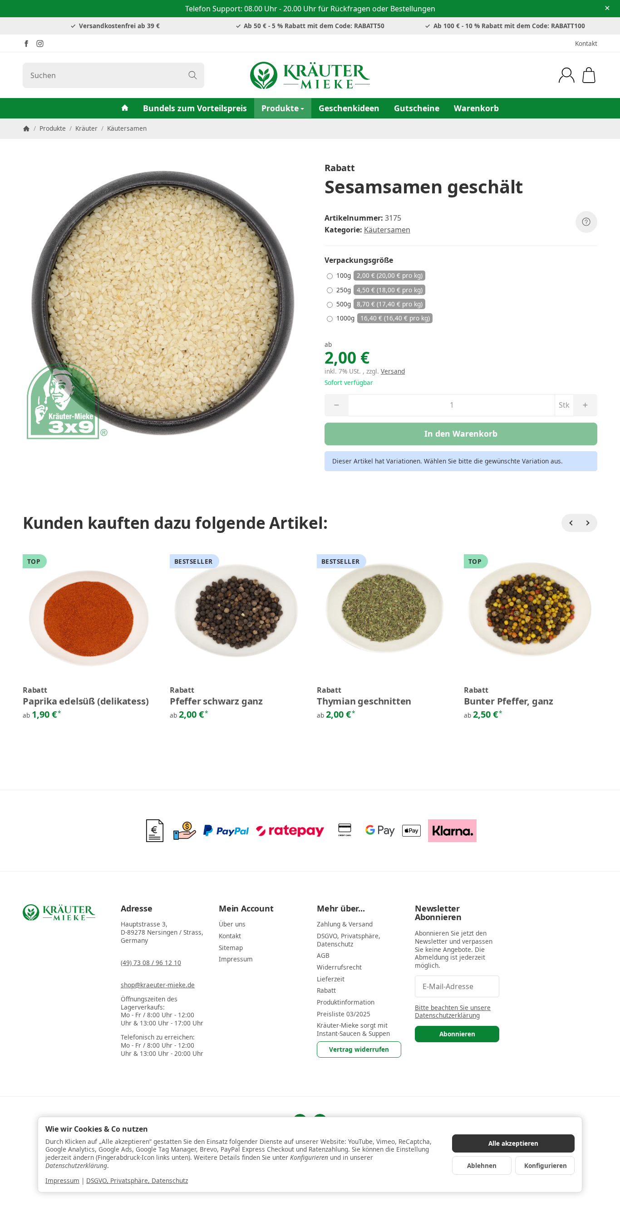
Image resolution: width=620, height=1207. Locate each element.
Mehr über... (341, 908)
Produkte (280, 108)
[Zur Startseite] (310, 75)
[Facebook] (26, 43)
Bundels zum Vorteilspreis (195, 108)
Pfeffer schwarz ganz (216, 701)
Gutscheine (416, 108)
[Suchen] (192, 75)
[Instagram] (40, 43)
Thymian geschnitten (364, 701)
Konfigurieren (545, 1165)
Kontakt (586, 43)
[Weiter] (588, 523)
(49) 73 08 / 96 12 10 (151, 962)
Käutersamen (387, 230)
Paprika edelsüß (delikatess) (85, 701)
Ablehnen (482, 1165)
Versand (393, 371)
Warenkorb (476, 108)
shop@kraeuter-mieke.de (158, 984)
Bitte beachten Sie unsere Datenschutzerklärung (453, 1011)
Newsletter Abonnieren (438, 913)
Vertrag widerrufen (359, 1049)
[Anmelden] (566, 75)
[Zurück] (570, 523)
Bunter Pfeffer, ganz (508, 701)
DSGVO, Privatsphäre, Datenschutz (137, 1180)
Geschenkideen (349, 108)
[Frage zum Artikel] (586, 222)
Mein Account (246, 908)
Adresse (137, 908)
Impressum (62, 1180)
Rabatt (35, 690)
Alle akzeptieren (513, 1143)
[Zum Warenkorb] (589, 75)
